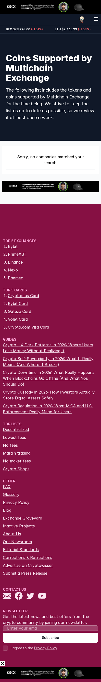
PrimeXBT (17, 254)
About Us (12, 533)
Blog (7, 510)
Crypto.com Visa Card (28, 327)
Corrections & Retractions (27, 557)
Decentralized (16, 429)
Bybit (13, 246)
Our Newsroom (17, 541)
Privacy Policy (16, 502)
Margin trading (16, 453)
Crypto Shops (16, 468)
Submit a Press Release (25, 573)
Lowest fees (14, 437)
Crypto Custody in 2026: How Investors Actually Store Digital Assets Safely (49, 395)
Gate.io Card (19, 311)
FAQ (7, 486)
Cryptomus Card (23, 295)
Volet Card (18, 319)
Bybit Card (18, 303)
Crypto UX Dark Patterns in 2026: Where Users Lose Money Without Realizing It (48, 347)
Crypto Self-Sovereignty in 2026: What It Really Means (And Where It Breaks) (48, 361)
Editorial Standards (21, 549)
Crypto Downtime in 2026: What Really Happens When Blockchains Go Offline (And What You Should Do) (48, 378)
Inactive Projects (19, 525)
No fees (10, 445)
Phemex (15, 277)
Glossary (11, 494)
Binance (15, 262)
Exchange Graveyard (22, 518)
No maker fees (17, 461)
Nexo (13, 270)
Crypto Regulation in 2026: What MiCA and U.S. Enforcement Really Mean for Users (48, 408)
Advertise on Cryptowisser (28, 565)
